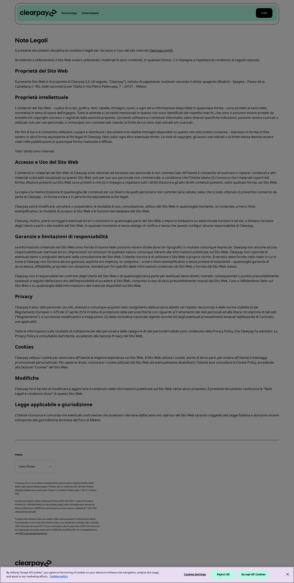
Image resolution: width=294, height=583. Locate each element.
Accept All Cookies (253, 574)
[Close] (287, 574)
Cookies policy (59, 576)
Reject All (223, 574)
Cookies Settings (195, 574)
